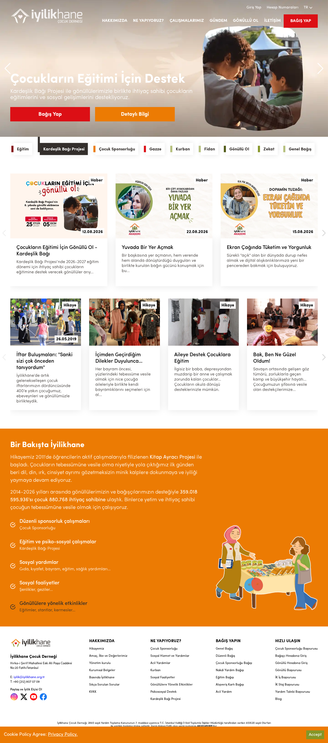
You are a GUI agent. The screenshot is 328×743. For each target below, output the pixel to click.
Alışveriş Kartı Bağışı (230, 684)
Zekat (268, 149)
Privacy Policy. (63, 734)
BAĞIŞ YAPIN (228, 641)
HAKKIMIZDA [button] (114, 21)
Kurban (183, 149)
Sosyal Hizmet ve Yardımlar (169, 656)
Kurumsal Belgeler (102, 670)
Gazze (155, 149)
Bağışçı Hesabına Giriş (290, 656)
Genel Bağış (300, 149)
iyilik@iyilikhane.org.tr (29, 677)
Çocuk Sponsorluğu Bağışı (234, 663)
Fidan (209, 149)
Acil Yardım (224, 691)
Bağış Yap (50, 114)
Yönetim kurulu (100, 663)
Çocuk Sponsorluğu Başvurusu (296, 648)
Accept (315, 735)
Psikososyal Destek (163, 691)
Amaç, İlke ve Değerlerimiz (108, 656)
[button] (320, 68)
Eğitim (23, 149)
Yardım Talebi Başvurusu (292, 691)
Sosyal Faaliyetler (162, 677)
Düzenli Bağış (225, 656)
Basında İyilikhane (102, 677)
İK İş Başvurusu (285, 677)
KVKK (92, 691)
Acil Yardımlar (160, 663)
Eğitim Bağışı (225, 677)
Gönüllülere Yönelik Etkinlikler (171, 684)
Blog (278, 699)
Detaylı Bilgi (135, 114)
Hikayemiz (96, 648)
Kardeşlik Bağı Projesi (64, 149)
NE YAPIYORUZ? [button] (148, 21)
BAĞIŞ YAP (300, 21)
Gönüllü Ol (239, 149)
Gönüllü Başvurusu (288, 670)
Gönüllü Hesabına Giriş (291, 663)
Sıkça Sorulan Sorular (104, 684)
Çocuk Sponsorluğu (117, 149)
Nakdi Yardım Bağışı (230, 670)
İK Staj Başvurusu (287, 684)
